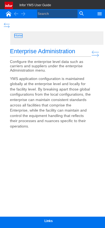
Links (48, 221)
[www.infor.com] (9, 5)
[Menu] (99, 13)
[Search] (81, 14)
